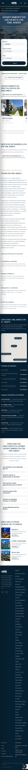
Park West (18, 685)
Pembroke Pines (19, 616)
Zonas (2, 748)
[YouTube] (6, 592)
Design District (19, 691)
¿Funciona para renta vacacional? (10, 492)
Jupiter (17, 661)
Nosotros (3, 751)
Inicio (2, 8)
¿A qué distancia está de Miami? (11, 508)
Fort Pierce (18, 736)
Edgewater (18, 667)
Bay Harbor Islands (20, 701)
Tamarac (17, 629)
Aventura (17, 584)
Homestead (18, 706)
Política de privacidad (7, 756)
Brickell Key (18, 683)
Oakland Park (18, 717)
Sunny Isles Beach (20, 600)
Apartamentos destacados (9, 73)
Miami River (18, 693)
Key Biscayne (18, 645)
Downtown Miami (20, 573)
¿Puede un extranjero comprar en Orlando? (10, 500)
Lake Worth (18, 664)
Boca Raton (18, 603)
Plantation (18, 648)
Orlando (17, 597)
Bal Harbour (18, 696)
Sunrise (17, 621)
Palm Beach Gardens (21, 722)
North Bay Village (20, 704)
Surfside (17, 698)
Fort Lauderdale (19, 579)
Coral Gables (18, 643)
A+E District (18, 688)
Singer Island (18, 728)
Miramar (17, 709)
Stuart (17, 733)
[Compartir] (25, 3)
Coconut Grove (19, 672)
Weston (17, 714)
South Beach (18, 595)
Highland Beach (19, 730)
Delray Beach (18, 605)
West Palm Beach (20, 592)
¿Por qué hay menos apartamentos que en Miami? (12, 484)
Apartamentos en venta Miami (12, 8)
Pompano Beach (19, 608)
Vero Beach (18, 738)
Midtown (17, 669)
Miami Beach (18, 632)
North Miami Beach (20, 589)
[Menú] (3, 3)
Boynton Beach (19, 611)
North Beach (18, 627)
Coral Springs (18, 651)
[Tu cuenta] (21, 3)
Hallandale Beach (20, 587)
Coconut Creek (19, 653)
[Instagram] (2, 592)
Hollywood (18, 581)
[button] (18, 338)
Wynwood (18, 675)
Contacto (3, 753)
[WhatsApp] (24, 766)
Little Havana (18, 677)
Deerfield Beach (19, 613)
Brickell (17, 576)
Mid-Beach (18, 624)
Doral (16, 637)
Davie (16, 712)
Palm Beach (18, 720)
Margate (17, 656)
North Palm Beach (20, 725)
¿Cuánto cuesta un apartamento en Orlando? (11, 475)
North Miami (18, 635)
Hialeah (17, 640)
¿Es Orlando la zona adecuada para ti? (13, 467)
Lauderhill (18, 619)
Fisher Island (18, 680)
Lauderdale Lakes (19, 659)
